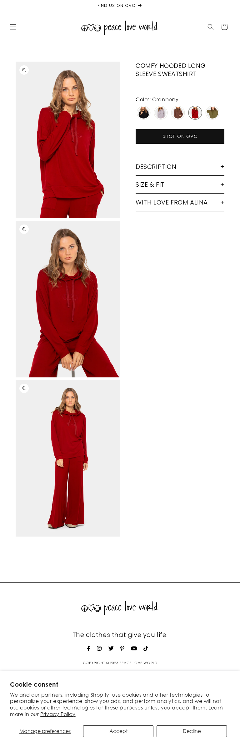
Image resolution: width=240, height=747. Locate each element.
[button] (13, 27)
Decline (192, 731)
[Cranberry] (195, 113)
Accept (118, 731)
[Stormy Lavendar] (161, 113)
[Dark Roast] (178, 113)
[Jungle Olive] (212, 113)
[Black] (144, 113)
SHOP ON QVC (180, 136)
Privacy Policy (57, 714)
